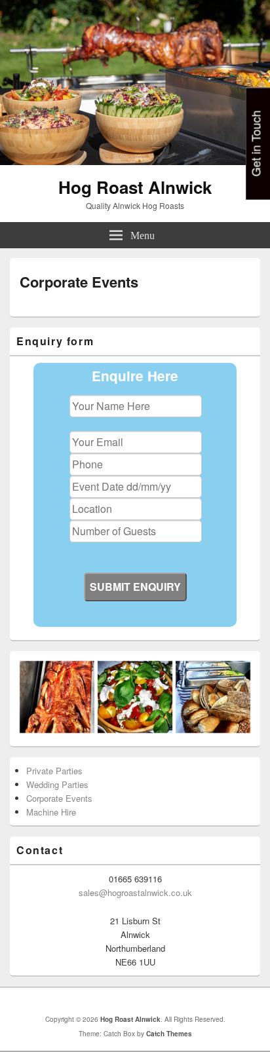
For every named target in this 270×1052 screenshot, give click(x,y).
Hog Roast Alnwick (135, 187)
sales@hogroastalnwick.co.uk (135, 892)
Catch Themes (169, 1033)
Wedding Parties (57, 784)
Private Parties (54, 770)
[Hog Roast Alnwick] (135, 160)
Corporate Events (59, 798)
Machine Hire (51, 812)
